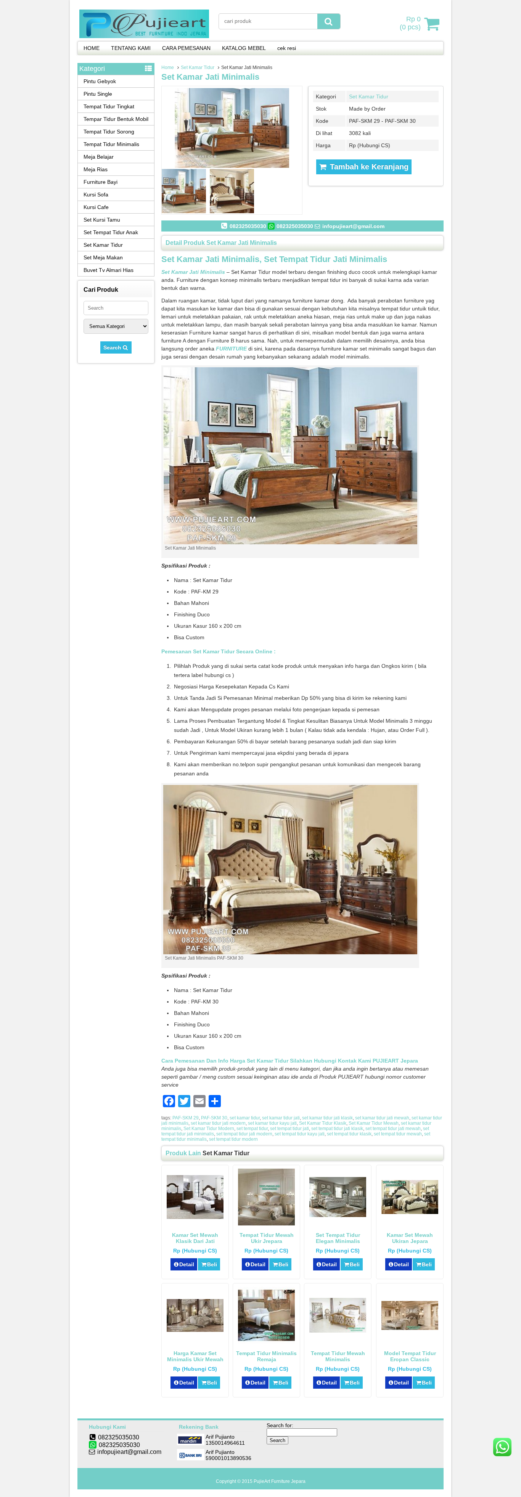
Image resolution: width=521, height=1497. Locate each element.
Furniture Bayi (100, 182)
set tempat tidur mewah (398, 1134)
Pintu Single (98, 94)
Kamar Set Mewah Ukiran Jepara (410, 1238)
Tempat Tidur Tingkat (109, 106)
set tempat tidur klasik (349, 1134)
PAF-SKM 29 (185, 1118)
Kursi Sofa (96, 194)
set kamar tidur (245, 1118)
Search (113, 347)
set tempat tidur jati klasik (337, 1128)
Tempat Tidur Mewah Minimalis (338, 1356)
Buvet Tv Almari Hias (108, 270)
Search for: (280, 1425)
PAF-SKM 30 (214, 1118)
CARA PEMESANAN (186, 48)
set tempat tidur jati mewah (393, 1128)
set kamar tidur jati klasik (327, 1118)
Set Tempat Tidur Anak (111, 232)
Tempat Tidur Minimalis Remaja (266, 1356)
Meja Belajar (99, 157)
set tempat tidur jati (289, 1128)
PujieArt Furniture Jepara (280, 1481)
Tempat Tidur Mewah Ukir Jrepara (267, 1238)
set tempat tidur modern (233, 1139)
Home (167, 67)
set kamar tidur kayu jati (272, 1123)
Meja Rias (96, 169)
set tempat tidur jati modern (244, 1134)
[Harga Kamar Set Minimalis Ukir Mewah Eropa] (195, 1330)
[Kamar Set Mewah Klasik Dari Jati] (195, 1217)
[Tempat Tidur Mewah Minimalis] (337, 1331)
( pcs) (410, 23)
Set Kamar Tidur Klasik (322, 1123)
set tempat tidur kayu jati (300, 1134)
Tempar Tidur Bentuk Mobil (116, 119)
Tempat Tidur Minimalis (111, 144)
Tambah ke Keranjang (368, 166)
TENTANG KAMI (131, 48)
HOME (92, 48)
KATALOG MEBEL (244, 48)
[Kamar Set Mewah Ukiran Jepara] (409, 1212)
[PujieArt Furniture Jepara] (144, 36)
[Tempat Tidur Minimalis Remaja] (266, 1342)
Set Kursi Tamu (102, 220)
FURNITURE (231, 349)
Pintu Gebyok (100, 81)
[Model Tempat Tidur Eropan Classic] (409, 1328)
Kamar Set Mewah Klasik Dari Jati (195, 1238)
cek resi (286, 48)
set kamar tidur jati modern (218, 1123)
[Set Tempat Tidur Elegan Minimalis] (337, 1215)
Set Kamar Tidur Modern (208, 1128)
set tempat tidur (252, 1128)
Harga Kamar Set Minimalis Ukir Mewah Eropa (195, 1359)
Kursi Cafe (96, 207)
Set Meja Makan (103, 257)
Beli (212, 1264)
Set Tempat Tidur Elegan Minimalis (338, 1238)
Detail (186, 1264)
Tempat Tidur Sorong (109, 132)
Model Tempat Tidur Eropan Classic (410, 1356)
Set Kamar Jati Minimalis (210, 77)
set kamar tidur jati (281, 1118)
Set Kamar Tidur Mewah (374, 1123)
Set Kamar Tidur (197, 67)
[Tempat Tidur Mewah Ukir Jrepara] (266, 1223)
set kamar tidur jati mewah (382, 1118)
